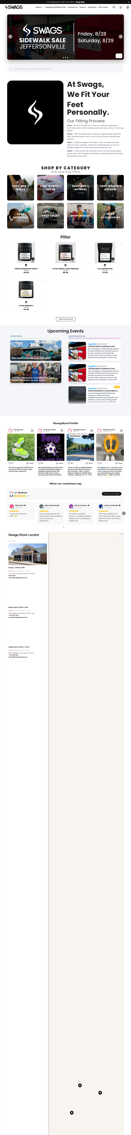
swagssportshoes (49, 429)
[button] (7, 513)
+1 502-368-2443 (13, 655)
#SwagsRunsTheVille (65, 423)
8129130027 (12, 575)
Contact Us (72, 7)
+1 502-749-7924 (13, 615)
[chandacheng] (10, 430)
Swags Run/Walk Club (55, 7)
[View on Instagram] (32, 430)
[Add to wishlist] (42, 243)
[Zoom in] (121, 534)
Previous (10, 37)
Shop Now (92, 7)
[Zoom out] (121, 538)
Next (121, 37)
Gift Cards (103, 7)
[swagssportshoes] (40, 430)
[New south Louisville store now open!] (35, 361)
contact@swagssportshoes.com (17, 577)
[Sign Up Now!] (65, 37)
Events (83, 7)
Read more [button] (44, 521)
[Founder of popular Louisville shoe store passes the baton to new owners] (35, 383)
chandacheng (18, 429)
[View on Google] (12, 506)
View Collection (66, 319)
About (38, 7)
